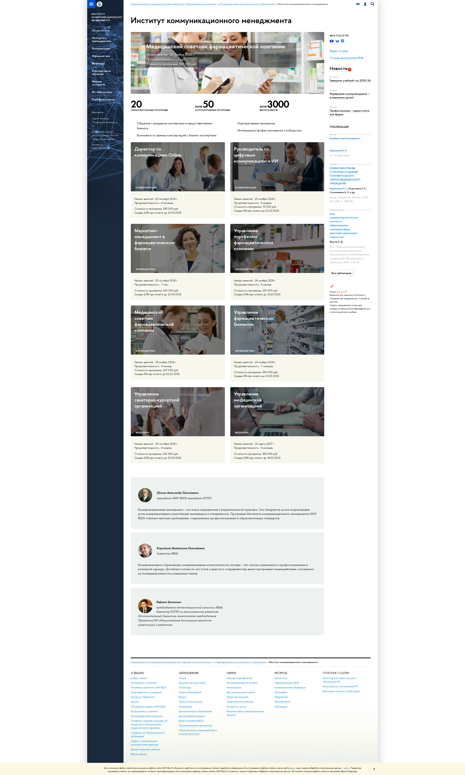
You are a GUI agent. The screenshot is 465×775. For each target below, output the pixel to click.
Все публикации (341, 273)
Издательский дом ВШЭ (287, 682)
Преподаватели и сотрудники (146, 692)
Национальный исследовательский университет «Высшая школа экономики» (171, 662)
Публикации (281, 706)
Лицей (182, 678)
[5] (229, 90)
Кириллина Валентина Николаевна (181, 548)
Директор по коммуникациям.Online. (158, 152)
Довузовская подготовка (192, 682)
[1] (220, 90)
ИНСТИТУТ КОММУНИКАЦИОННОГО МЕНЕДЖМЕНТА (107, 17)
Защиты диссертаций (237, 696)
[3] (224, 90)
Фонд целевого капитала (144, 711)
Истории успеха (102, 92)
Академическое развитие (240, 701)
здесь (292, 768)
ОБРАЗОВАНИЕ (189, 673)
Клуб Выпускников (103, 99)
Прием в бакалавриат (190, 692)
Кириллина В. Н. (338, 150)
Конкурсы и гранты (236, 706)
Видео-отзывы (339, 51)
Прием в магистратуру (190, 701)
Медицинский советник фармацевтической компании (215, 46)
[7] (233, 90)
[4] (226, 90)
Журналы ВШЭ (282, 701)
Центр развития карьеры (192, 716)
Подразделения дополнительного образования (240, 662)
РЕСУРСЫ (281, 673)
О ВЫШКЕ (137, 673)
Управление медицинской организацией (248, 400)
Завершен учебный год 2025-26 (350, 80)
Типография (281, 692)
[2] (222, 90)
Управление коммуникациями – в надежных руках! (349, 95)
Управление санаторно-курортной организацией (156, 400)
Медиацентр (281, 696)
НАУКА (231, 673)
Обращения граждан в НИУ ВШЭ (148, 706)
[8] (235, 90)
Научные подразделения (239, 678)
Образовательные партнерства (195, 725)
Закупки (135, 701)
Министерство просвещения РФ (340, 686)
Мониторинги (234, 687)
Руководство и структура (144, 682)
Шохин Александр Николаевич (178, 493)
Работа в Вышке (139, 754)
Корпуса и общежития (142, 696)
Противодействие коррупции (146, 716)
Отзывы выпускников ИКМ (346, 58)
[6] (231, 90)
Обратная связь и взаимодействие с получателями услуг (198, 732)
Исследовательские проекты (242, 682)
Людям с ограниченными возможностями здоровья (144, 742)
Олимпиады (185, 687)
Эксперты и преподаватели (101, 39)
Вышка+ (183, 696)
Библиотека (281, 678)
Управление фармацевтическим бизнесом (254, 318)
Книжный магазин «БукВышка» (290, 687)
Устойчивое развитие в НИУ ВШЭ (148, 687)
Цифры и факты (139, 678)
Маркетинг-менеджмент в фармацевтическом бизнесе (154, 239)
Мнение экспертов (98, 83)
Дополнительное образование (195, 711)
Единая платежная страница (145, 749)
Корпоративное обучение (101, 72)
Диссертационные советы (241, 692)
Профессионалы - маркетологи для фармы (349, 112)
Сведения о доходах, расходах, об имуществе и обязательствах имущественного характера (149, 724)
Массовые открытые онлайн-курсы (341, 691)
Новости (338, 68)
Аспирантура (185, 706)
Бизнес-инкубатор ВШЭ (191, 720)
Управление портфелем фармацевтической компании (253, 239)
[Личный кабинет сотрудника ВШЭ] (365, 4)
